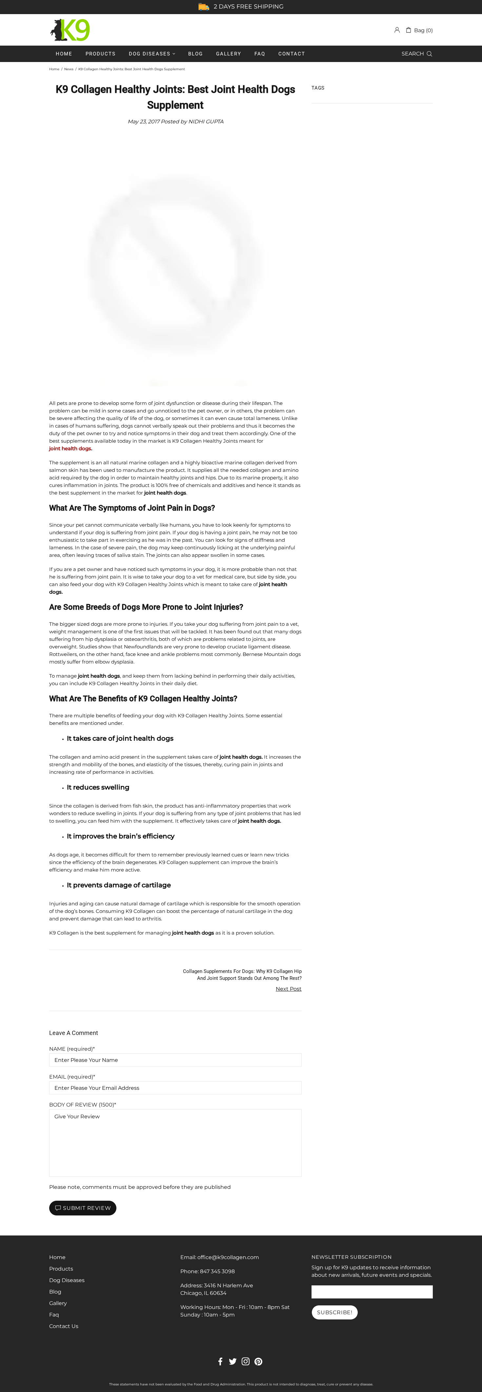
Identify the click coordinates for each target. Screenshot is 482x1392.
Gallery (58, 1303)
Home (54, 69)
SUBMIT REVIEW (87, 1208)
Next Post (289, 989)
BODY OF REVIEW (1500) (81, 1105)
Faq (54, 1315)
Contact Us (63, 1326)
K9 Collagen (70, 30)
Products (61, 1269)
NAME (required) (71, 1049)
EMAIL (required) (71, 1077)
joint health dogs (70, 448)
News (68, 69)
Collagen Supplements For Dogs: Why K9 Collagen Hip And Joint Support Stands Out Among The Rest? (242, 974)
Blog (55, 1292)
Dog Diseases (67, 1280)
